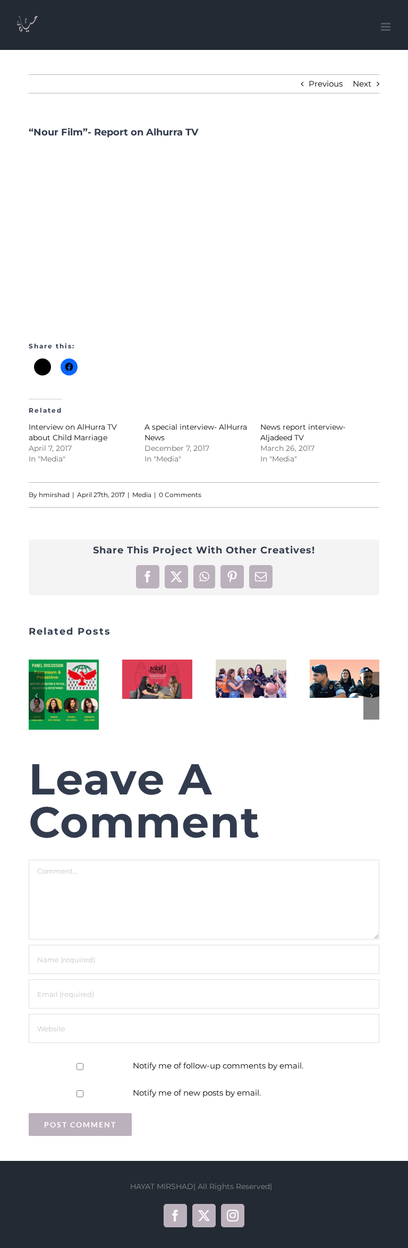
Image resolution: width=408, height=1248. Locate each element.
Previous (326, 84)
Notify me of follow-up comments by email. (218, 1066)
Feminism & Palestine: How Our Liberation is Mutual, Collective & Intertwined (50, 695)
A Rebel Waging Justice (331, 679)
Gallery (77, 695)
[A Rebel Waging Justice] (345, 679)
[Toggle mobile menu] (386, 26)
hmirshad (54, 495)
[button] (37, 696)
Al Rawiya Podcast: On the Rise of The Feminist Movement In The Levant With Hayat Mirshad (144, 679)
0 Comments (180, 495)
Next (362, 84)
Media (141, 495)
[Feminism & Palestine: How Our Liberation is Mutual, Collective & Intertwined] (64, 695)
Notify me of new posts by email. (197, 1093)
